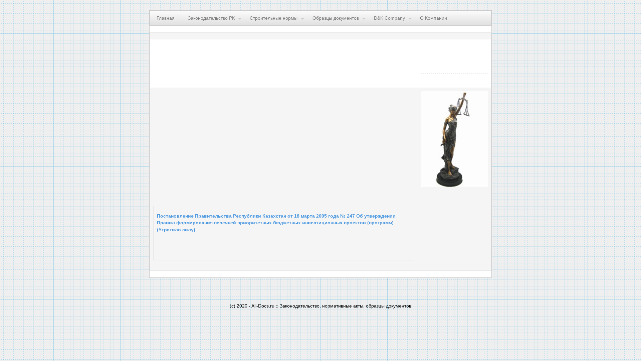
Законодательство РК (211, 18)
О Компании (433, 18)
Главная (166, 18)
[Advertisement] (235, 145)
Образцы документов (335, 18)
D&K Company (389, 18)
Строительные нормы (273, 18)
